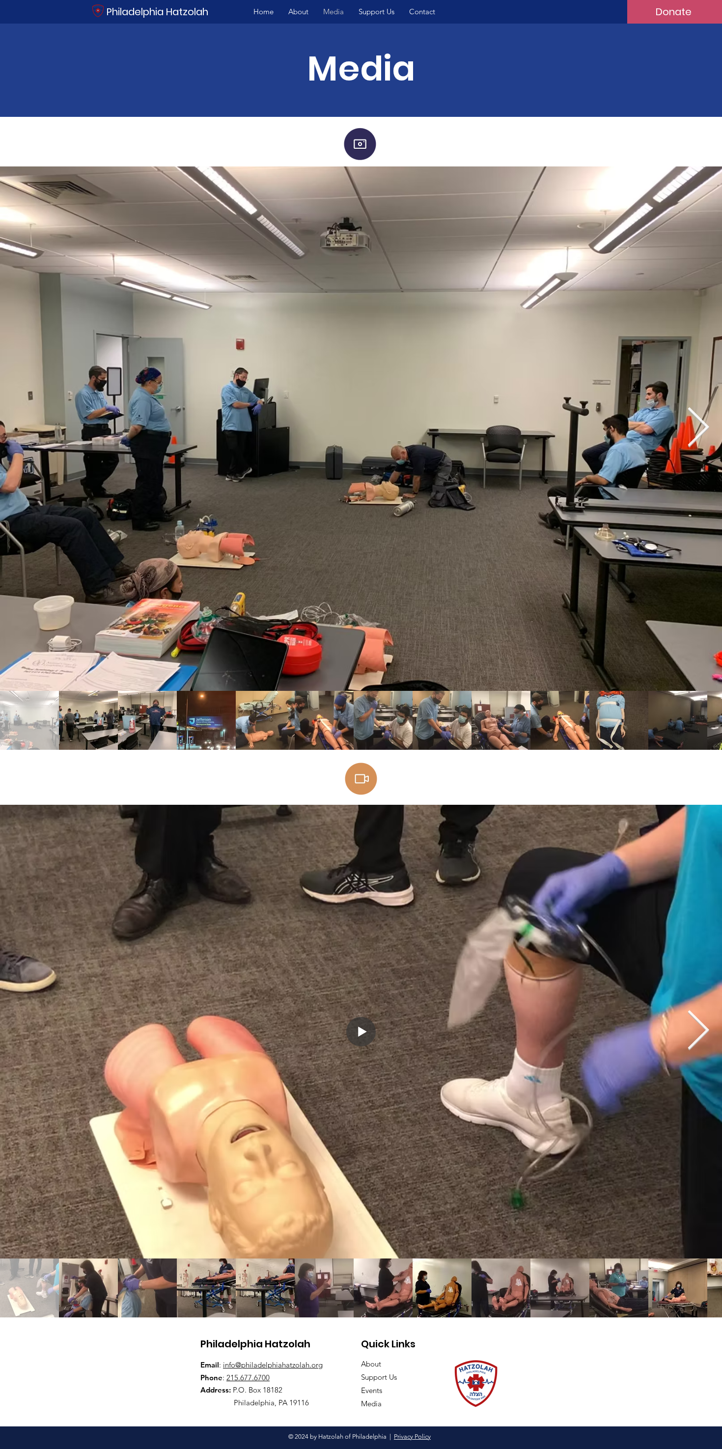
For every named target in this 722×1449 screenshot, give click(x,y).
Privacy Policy (412, 1436)
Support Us (379, 1377)
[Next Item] (698, 429)
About (371, 1363)
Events (371, 1390)
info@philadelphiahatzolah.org (273, 1364)
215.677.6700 (248, 1377)
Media (371, 1403)
